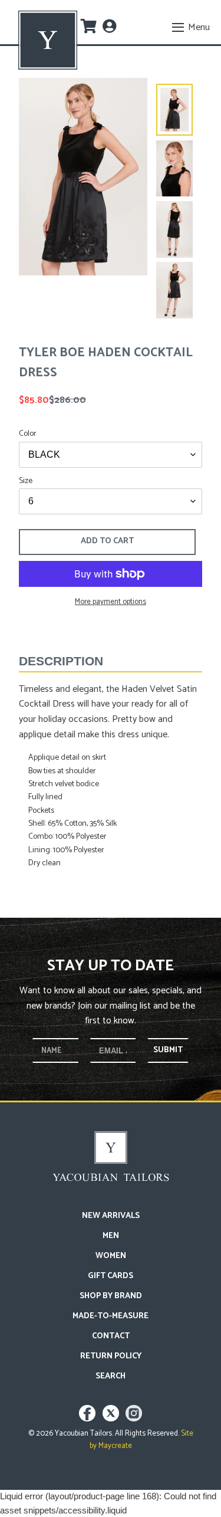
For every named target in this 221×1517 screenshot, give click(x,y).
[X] (112, 1419)
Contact (111, 1336)
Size (25, 481)
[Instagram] (134, 1419)
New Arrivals (111, 1216)
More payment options (110, 602)
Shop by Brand (111, 1296)
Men (111, 1236)
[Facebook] (88, 1419)
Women (110, 1256)
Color (28, 434)
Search (110, 1376)
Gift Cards (110, 1276)
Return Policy (110, 1356)
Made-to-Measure (110, 1316)
